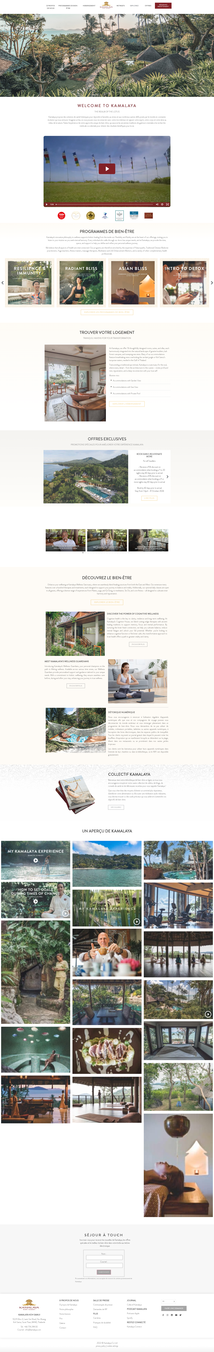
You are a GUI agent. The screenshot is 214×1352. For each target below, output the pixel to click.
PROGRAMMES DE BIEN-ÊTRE (68, 6)
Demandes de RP (100, 1309)
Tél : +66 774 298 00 (29, 1326)
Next (212, 282)
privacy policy (101, 1346)
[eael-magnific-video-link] (178, 999)
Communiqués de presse (102, 1304)
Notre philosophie (66, 1309)
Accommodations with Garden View (127, 380)
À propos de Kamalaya (68, 1304)
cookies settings (112, 1346)
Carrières (97, 1318)
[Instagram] (167, 1315)
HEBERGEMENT (89, 5)
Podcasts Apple (133, 1313)
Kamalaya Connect (134, 1326)
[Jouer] (65, 540)
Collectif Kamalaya (134, 1304)
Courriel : (104, 1262)
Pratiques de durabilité (102, 1322)
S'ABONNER (104, 1272)
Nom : (103, 1254)
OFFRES (148, 5)
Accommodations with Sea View (125, 387)
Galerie (62, 1323)
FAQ (95, 1327)
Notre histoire (64, 1314)
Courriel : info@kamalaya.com (29, 1329)
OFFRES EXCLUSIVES (107, 439)
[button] (140, 381)
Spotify (130, 1318)
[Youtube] (176, 1315)
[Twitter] (180, 1315)
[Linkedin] (172, 1315)
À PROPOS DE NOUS (50, 6)
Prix (61, 1318)
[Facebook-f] (163, 1315)
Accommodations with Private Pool (126, 393)
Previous (2, 282)
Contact (62, 1327)
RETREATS (121, 5)
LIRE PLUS (149, 492)
